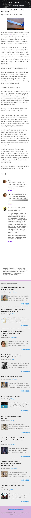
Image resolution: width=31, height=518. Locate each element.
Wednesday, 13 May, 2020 (19, 194)
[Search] (29, 3)
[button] (29, 10)
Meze (10, 35)
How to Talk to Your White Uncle (11, 376)
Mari (9, 180)
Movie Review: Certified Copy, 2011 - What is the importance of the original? (12, 333)
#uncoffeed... (15, 2)
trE (9, 207)
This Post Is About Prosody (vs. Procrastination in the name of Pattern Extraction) (11, 463)
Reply (10, 190)
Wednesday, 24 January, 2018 (17, 182)
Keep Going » (25, 304)
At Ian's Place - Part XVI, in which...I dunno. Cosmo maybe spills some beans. (12, 440)
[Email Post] (6, 174)
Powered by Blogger (16, 509)
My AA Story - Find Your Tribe (10, 396)
